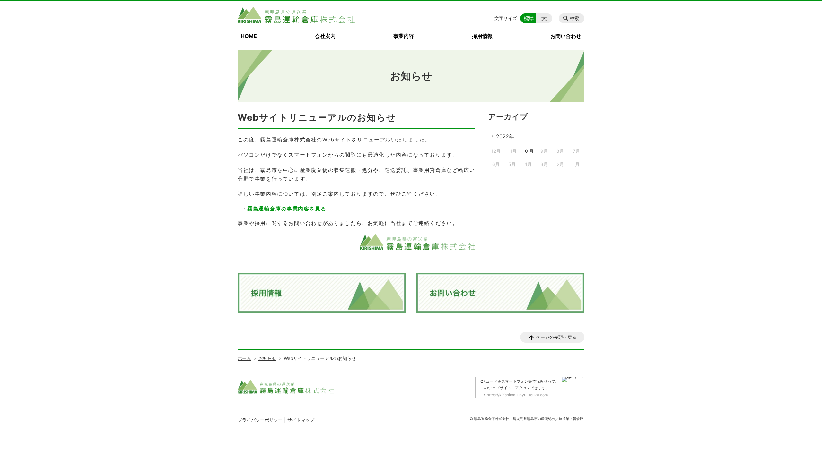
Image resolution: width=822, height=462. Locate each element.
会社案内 (325, 36)
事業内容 (403, 36)
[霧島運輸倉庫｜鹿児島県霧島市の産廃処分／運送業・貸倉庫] (296, 15)
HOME (249, 36)
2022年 (505, 136)
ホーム (244, 358)
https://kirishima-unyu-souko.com (517, 394)
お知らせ (267, 358)
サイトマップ (300, 420)
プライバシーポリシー (260, 420)
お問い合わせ (565, 36)
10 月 (528, 151)
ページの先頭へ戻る (556, 337)
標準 (529, 18)
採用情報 (482, 36)
